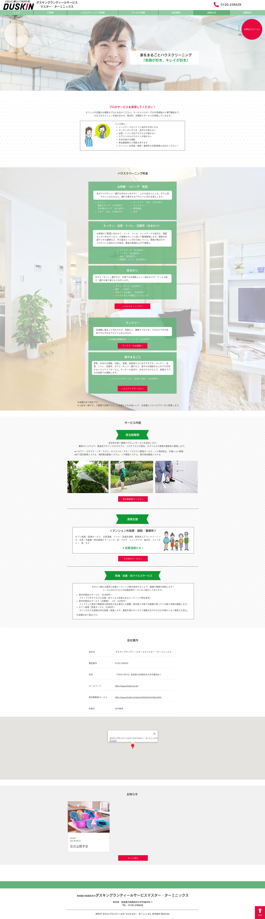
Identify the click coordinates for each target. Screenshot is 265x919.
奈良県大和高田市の (133, 896)
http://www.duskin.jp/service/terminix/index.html (138, 697)
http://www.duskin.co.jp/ (126, 686)
